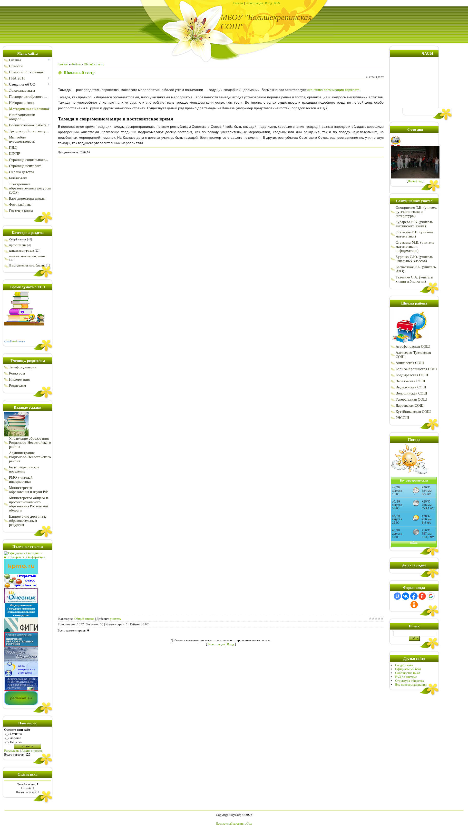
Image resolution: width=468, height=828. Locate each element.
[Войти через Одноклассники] (414, 604)
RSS (277, 3)
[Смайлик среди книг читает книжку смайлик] (24, 324)
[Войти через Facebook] (414, 596)
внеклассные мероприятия (27, 256)
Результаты (11, 750)
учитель (115, 619)
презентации (18, 245)
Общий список (17, 239)
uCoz (248, 823)
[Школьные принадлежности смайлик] (409, 343)
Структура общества (409, 680)
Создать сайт (404, 665)
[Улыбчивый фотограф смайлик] (396, 145)
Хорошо (15, 738)
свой (14, 341)
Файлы (76, 64)
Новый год (415, 181)
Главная (238, 3)
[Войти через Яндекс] (422, 596)
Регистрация (254, 3)
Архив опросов (31, 750)
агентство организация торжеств (333, 90)
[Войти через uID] (397, 596)
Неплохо (16, 742)
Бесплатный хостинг (230, 823)
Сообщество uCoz (407, 673)
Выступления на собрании (27, 265)
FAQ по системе (406, 677)
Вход (268, 3)
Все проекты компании (411, 684)
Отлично (16, 734)
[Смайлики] (409, 475)
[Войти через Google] (431, 596)
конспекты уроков (21, 250)
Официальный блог (408, 669)
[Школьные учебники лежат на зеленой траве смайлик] (16, 435)
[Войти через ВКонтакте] (405, 596)
